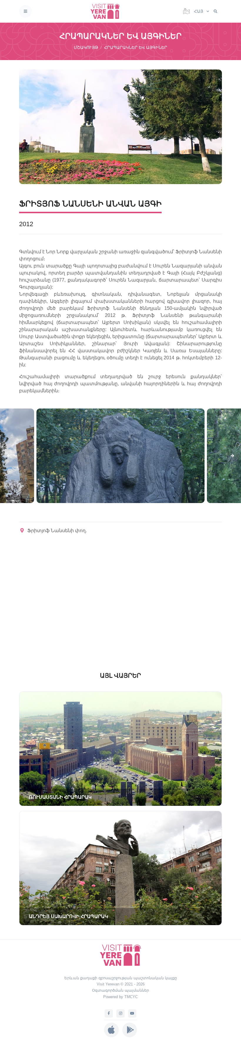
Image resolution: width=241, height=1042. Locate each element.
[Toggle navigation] (25, 11)
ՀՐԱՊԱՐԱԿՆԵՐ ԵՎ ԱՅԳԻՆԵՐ (135, 47)
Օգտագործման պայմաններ (120, 990)
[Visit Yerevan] (107, 11)
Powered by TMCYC (120, 997)
